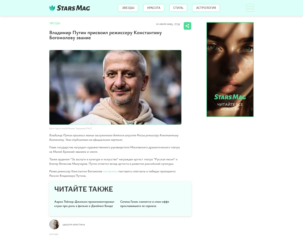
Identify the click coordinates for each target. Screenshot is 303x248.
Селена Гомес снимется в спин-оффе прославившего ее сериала (144, 203)
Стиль (178, 7)
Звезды (128, 7)
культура (53, 234)
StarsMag (70, 8)
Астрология (206, 7)
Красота (153, 7)
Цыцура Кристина (73, 224)
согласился (111, 171)
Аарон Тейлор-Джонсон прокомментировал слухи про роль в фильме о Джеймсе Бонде (84, 203)
